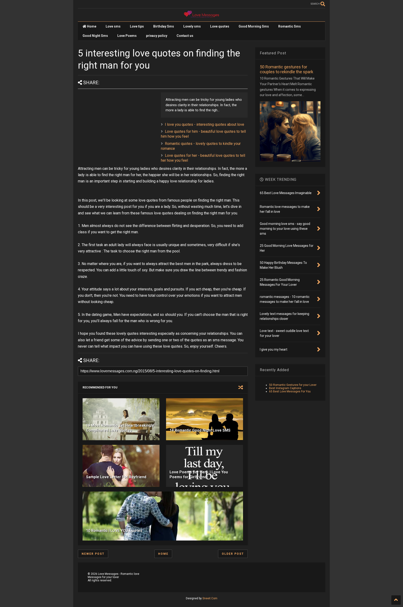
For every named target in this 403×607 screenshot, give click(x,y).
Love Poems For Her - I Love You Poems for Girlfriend (199, 474)
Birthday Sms (163, 26)
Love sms (113, 26)
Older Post (233, 553)
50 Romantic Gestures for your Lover (292, 385)
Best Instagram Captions (285, 388)
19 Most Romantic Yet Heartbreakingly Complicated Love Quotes (120, 428)
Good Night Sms (95, 36)
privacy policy (156, 36)
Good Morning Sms (254, 26)
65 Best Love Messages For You (290, 391)
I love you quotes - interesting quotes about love (204, 124)
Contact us (185, 36)
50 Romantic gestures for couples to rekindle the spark (286, 69)
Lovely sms (192, 26)
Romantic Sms (289, 26)
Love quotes (219, 26)
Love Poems (127, 36)
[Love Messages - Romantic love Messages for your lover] (201, 15)
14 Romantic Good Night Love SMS (200, 430)
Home (91, 26)
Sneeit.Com (209, 598)
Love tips (137, 26)
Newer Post (93, 553)
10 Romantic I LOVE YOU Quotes (114, 530)
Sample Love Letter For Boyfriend (116, 477)
